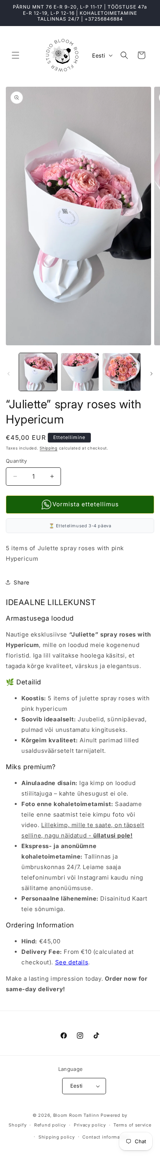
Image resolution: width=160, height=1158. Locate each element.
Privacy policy (90, 1125)
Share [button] (22, 582)
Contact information (105, 1137)
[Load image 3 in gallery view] (122, 372)
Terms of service (132, 1125)
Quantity (16, 461)
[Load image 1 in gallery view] (38, 372)
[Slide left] (8, 373)
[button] (15, 55)
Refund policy (50, 1125)
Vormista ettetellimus (85, 504)
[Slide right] (151, 373)
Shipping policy (56, 1137)
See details (72, 962)
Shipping (48, 448)
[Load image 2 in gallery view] (80, 372)
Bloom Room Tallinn (76, 1115)
